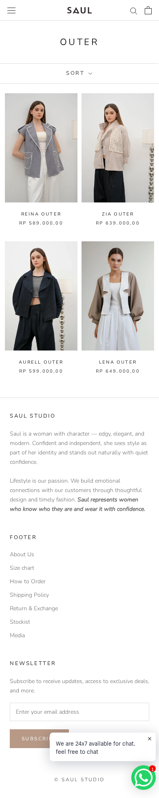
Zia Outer (118, 214)
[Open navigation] (11, 10)
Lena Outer (118, 362)
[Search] (133, 10)
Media (17, 635)
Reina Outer (41, 214)
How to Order (28, 581)
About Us (22, 554)
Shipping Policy (29, 595)
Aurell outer (41, 362)
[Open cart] (148, 10)
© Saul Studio (79, 779)
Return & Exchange (34, 608)
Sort (76, 73)
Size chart (22, 568)
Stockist (20, 622)
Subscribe (39, 738)
